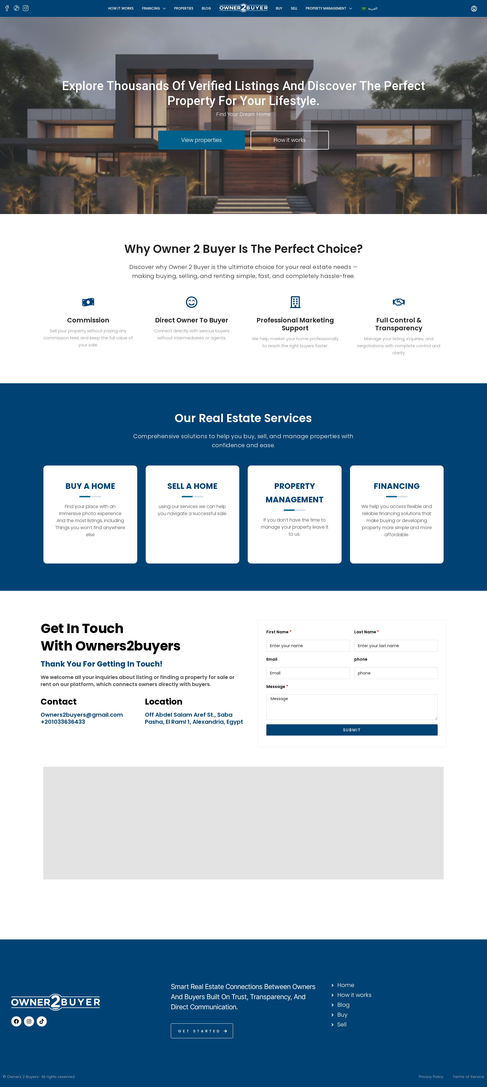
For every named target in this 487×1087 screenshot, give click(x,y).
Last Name (365, 632)
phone (361, 659)
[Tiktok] (42, 1021)
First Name (277, 632)
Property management (326, 8)
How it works (121, 8)
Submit (352, 730)
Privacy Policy (431, 1076)
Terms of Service (468, 1076)
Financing (151, 8)
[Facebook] (16, 1021)
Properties (183, 8)
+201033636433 (63, 722)
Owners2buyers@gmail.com (82, 715)
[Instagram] (29, 1021)
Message (275, 686)
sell (294, 8)
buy (279, 8)
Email (271, 659)
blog (206, 8)
